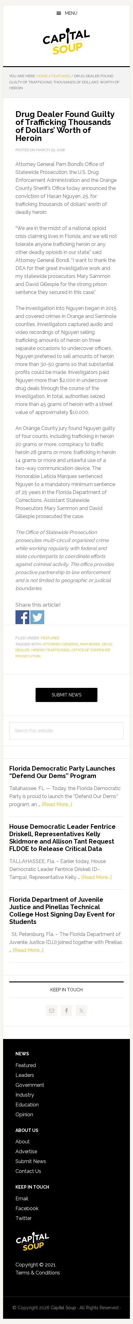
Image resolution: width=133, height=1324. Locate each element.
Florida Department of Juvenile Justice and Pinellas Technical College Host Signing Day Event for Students (62, 910)
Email (21, 1199)
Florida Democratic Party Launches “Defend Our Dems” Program (62, 772)
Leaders (24, 1075)
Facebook (26, 1208)
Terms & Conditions (37, 1273)
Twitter (23, 1218)
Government (29, 1085)
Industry (24, 1095)
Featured (50, 638)
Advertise (26, 1151)
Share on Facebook (22, 617)
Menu (71, 13)
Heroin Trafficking (50, 650)
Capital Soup (66, 41)
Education (27, 1105)
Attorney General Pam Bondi (71, 644)
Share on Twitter (37, 617)
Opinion (24, 1114)
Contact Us (28, 1171)
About (22, 1142)
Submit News (66, 694)
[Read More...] (56, 804)
